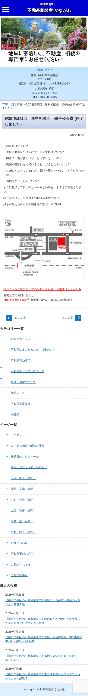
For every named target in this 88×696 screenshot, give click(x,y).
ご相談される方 (20, 564)
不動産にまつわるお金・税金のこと (33, 349)
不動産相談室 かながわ (49, 10)
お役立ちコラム (20, 339)
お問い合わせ (44, 69)
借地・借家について (23, 382)
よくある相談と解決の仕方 (27, 445)
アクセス (16, 435)
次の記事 (67, 317)
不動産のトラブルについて (27, 371)
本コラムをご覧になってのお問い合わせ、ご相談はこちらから (42, 289)
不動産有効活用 (20, 360)
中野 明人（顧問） (23, 532)
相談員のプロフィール (25, 456)
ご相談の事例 (19, 575)
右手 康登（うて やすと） (29, 467)
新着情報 (16, 104)
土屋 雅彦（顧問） (23, 510)
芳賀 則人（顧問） (23, 478)
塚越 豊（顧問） (22, 521)
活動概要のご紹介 (22, 553)
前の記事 (20, 317)
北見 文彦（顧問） (23, 488)
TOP (5, 104)
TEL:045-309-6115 (14, 299)
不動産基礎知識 (20, 403)
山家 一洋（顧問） (23, 499)
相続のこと (18, 392)
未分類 (15, 414)
